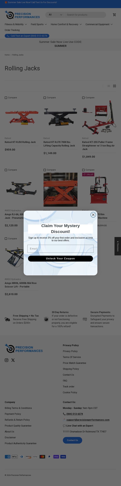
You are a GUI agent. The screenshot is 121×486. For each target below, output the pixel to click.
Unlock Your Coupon (60, 258)
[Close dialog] (93, 214)
